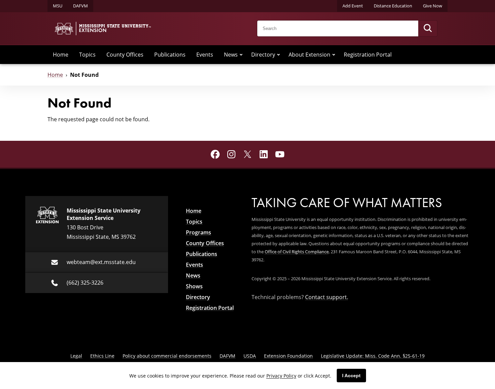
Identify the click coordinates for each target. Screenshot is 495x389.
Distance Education (393, 6)
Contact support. (326, 297)
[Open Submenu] (241, 55)
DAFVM (80, 6)
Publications (170, 54)
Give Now (432, 6)
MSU (57, 6)
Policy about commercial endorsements (167, 356)
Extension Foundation (288, 356)
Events (204, 54)
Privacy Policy (281, 375)
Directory (263, 54)
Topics (87, 54)
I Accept (351, 375)
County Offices (124, 54)
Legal (76, 356)
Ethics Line (102, 356)
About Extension (309, 54)
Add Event (352, 6)
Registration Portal (368, 54)
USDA (249, 356)
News (231, 54)
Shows (194, 286)
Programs (198, 232)
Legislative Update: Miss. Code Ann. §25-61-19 (373, 356)
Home (60, 54)
